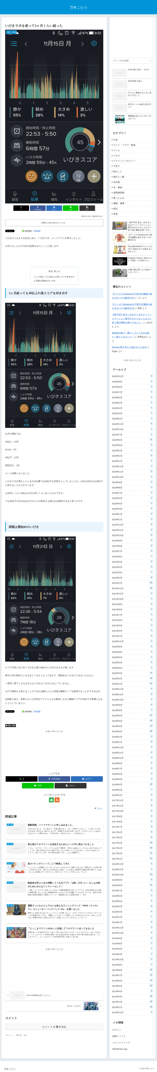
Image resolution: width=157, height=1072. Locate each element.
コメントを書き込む (54, 1026)
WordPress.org (119, 1049)
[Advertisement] (54, 257)
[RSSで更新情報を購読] (57, 799)
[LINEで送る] (27, 231)
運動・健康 (11, 725)
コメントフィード (121, 1042)
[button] (87, 208)
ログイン (116, 1030)
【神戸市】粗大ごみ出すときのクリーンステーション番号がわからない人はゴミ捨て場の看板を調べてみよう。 (132, 318)
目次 (50, 271)
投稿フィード (119, 1036)
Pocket (37, 231)
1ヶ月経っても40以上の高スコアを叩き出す (55, 277)
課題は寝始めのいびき (46, 281)
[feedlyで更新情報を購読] (51, 799)
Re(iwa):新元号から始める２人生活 (129, 347)
